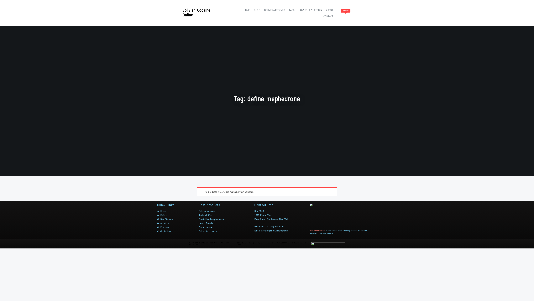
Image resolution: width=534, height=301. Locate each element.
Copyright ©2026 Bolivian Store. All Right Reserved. (209, 244)
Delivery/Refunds (274, 10)
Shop (257, 10)
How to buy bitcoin (310, 10)
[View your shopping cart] (345, 16)
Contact (328, 16)
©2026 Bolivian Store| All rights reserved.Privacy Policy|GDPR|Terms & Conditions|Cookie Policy (272, 243)
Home (247, 10)
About (329, 10)
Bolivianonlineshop (317, 231)
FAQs (292, 10)
